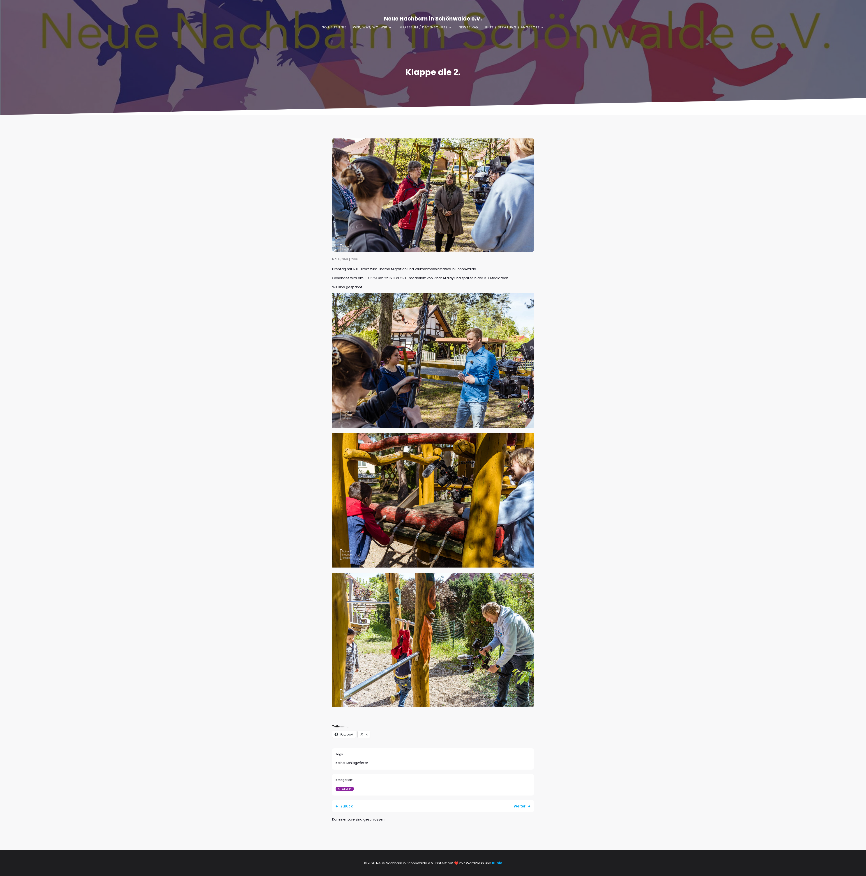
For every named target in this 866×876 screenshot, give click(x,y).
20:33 (355, 259)
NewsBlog (468, 27)
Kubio (497, 863)
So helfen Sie (334, 27)
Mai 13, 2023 (340, 259)
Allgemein (345, 789)
